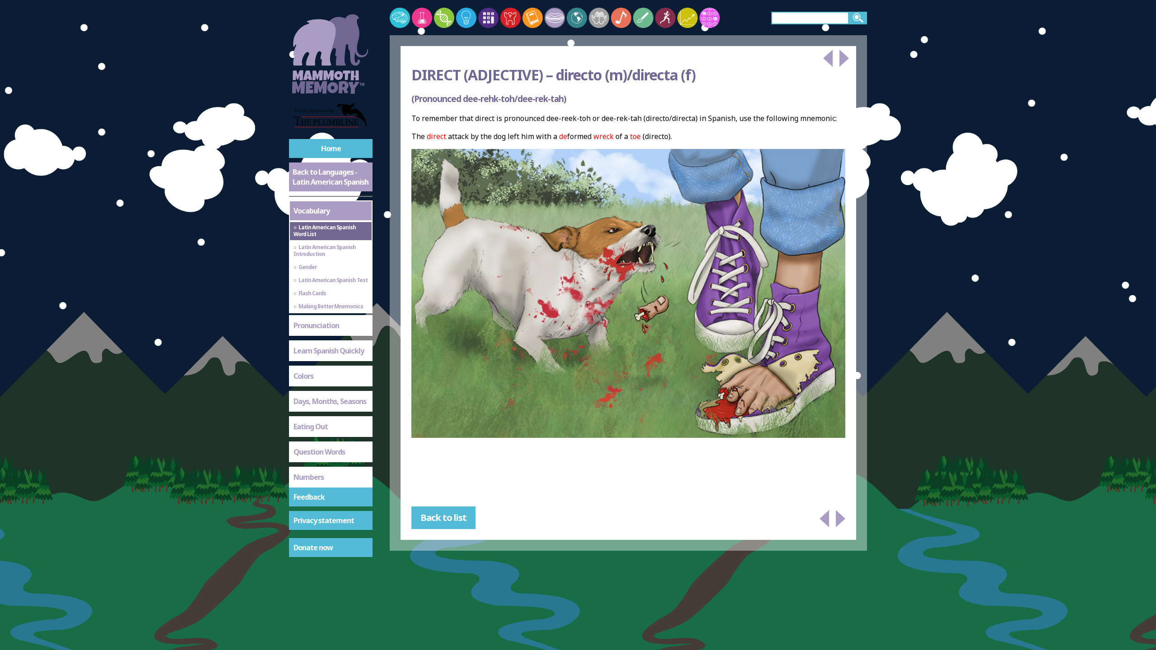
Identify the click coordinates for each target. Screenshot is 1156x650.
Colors (303, 376)
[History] (510, 18)
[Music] (621, 18)
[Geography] (577, 18)
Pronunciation (316, 325)
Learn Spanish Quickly (329, 351)
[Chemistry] (422, 18)
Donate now (313, 547)
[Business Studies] (687, 18)
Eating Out (311, 427)
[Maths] (488, 18)
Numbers (309, 477)
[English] (532, 18)
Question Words (319, 452)
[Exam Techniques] (709, 18)
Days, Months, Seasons (330, 401)
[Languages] (555, 18)
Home (331, 148)
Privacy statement (324, 520)
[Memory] (400, 18)
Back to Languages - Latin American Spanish (330, 177)
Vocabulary (312, 211)
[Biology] (444, 18)
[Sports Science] (665, 18)
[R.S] (599, 18)
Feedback (309, 497)
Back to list (443, 517)
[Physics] (466, 18)
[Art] (643, 18)
